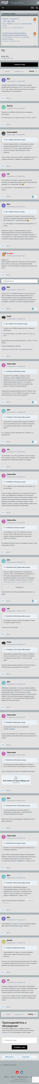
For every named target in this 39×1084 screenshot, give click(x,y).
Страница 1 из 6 (19, 71)
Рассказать (10, 1057)
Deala (9, 316)
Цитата (8, 98)
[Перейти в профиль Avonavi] (34, 19)
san (8, 174)
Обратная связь (22, 1077)
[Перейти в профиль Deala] (4, 318)
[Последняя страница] (36, 71)
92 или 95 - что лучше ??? (10, 19)
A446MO (9, 23)
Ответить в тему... (11, 1040)
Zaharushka (11, 364)
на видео (12, 729)
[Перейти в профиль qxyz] (4, 411)
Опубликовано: (16, 81)
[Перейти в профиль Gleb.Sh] (4, 107)
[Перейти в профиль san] (4, 175)
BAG (7, 56)
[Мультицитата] (3, 98)
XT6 (12, 58)
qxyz (8, 410)
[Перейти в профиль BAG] (4, 80)
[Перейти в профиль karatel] (4, 942)
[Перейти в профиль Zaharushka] (4, 365)
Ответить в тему (19, 64)
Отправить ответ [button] (19, 1047)
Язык (6, 1077)
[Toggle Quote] (4, 139)
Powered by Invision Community (19, 1081)
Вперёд (31, 71)
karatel (9, 940)
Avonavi (9, 37)
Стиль (12, 1077)
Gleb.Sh (9, 106)
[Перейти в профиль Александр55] (4, 133)
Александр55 (12, 132)
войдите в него (6, 1032)
